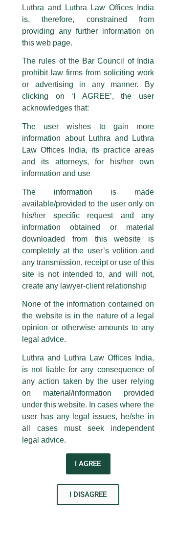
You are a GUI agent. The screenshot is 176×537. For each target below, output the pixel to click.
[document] (88, 268)
